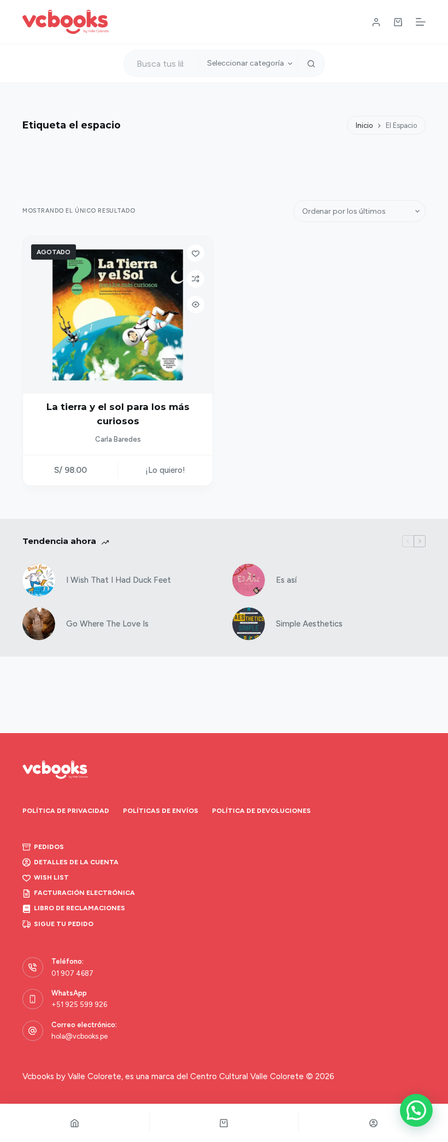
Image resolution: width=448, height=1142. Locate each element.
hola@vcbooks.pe (79, 1036)
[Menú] (421, 22)
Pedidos (49, 847)
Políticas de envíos (160, 811)
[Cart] (224, 1123)
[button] (416, 1110)
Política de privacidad (65, 811)
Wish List (51, 877)
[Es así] (248, 580)
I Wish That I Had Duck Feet (118, 580)
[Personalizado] (373, 1123)
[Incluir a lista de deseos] (195, 253)
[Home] (74, 1123)
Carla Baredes (118, 439)
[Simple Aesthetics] (248, 623)
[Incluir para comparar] (195, 279)
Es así (286, 580)
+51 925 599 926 (79, 1004)
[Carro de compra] (398, 22)
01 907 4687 (72, 973)
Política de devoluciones (261, 811)
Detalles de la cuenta (76, 862)
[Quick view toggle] (195, 304)
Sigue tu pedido (63, 924)
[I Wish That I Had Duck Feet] (38, 580)
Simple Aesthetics (309, 624)
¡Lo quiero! (165, 470)
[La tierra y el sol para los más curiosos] (118, 315)
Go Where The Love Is (107, 624)
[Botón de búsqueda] (311, 63)
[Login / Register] (376, 22)
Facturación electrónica (84, 893)
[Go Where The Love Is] (38, 623)
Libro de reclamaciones (79, 908)
